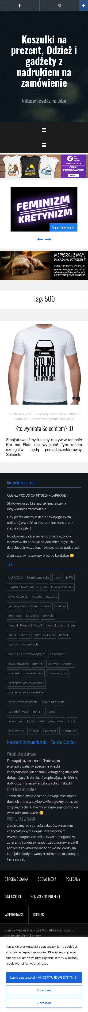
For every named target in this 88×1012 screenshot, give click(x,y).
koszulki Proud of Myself (25, 624)
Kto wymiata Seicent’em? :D (44, 427)
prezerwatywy (57, 672)
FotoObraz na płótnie (21, 788)
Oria (7, 935)
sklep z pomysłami (51, 720)
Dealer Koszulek (62, 586)
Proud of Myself (53, 701)
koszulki (48, 615)
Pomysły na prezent (43, 418)
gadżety (51, 596)
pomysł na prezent (60, 663)
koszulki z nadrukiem (60, 624)
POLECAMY (73, 878)
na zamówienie (18, 663)
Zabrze (33, 730)
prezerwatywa (33, 672)
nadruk (25, 634)
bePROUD (15, 576)
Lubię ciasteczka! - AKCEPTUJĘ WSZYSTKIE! (44, 977)
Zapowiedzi (66, 418)
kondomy (15, 615)
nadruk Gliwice (44, 634)
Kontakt (39, 913)
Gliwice (46, 605)
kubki (12, 634)
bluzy (57, 576)
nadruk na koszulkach (23, 643)
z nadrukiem (69, 730)
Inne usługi (13, 896)
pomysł (38, 663)
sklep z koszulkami (21, 720)
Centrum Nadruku (20, 586)
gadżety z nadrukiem (22, 605)
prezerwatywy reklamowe (26, 682)
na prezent (57, 653)
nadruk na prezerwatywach (27, 653)
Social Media (47, 878)
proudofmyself (18, 711)
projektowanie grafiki (23, 701)
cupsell (42, 586)
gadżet (37, 596)
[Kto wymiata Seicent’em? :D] (44, 363)
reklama (38, 711)
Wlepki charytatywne (21, 753)
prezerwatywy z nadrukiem (27, 691)
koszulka (32, 615)
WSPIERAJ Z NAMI (21, 818)
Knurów (61, 605)
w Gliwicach (16, 730)
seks (52, 711)
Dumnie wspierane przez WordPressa (33, 929)
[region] (44, 974)
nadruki (64, 634)
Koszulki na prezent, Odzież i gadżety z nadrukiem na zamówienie (44, 61)
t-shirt (72, 720)
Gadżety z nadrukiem (51, 413)
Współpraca (14, 913)
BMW (69, 576)
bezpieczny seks (38, 576)
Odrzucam (44, 1003)
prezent (13, 672)
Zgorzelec (49, 730)
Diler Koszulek (18, 596)
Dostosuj (44, 990)
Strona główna (16, 878)
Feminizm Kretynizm (34, 226)
